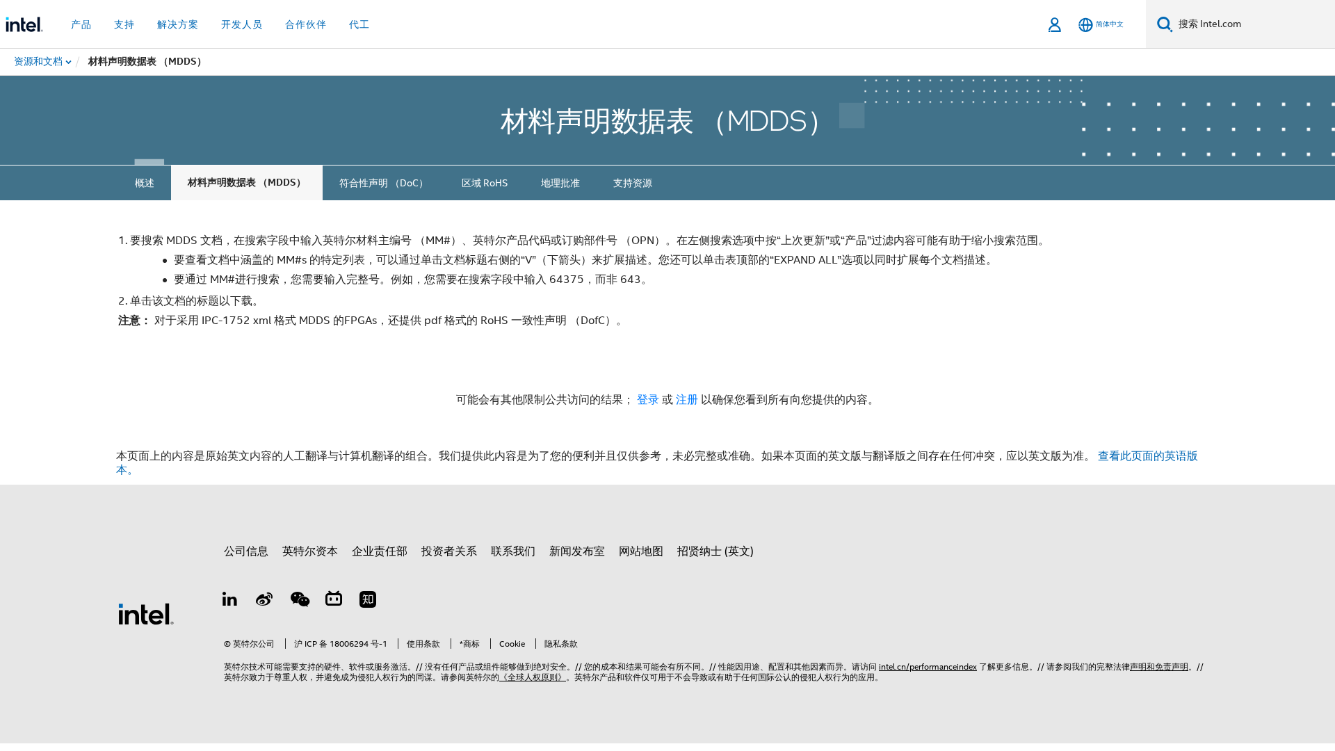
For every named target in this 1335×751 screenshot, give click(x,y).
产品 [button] (81, 24)
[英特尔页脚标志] (146, 613)
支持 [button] (124, 24)
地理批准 (560, 183)
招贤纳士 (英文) (715, 551)
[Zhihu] (368, 601)
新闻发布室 (577, 551)
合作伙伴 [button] (306, 24)
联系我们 (513, 551)
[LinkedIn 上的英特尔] (230, 601)
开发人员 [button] (242, 24)
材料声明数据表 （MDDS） (247, 182)
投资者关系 (449, 551)
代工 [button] (359, 24)
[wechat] (299, 601)
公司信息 (246, 551)
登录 (648, 400)
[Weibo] (265, 601)
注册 (688, 400)
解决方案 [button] (178, 24)
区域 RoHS (485, 183)
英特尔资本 (310, 551)
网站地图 (641, 551)
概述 (144, 183)
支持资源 (632, 183)
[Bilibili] (334, 601)
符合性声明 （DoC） (383, 183)
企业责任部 (379, 551)
